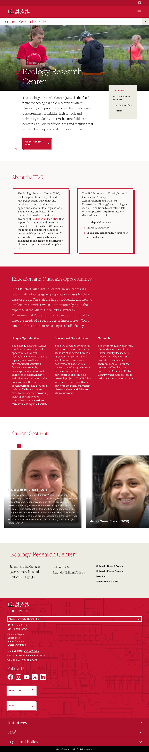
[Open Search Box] (140, 3)
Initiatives (17, 722)
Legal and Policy (22, 741)
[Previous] (14, 446)
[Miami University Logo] (18, 11)
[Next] (19, 446)
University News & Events (109, 566)
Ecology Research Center (25, 21)
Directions (101, 576)
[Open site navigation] (139, 11)
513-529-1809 (31, 650)
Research (117, 111)
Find (11, 732)
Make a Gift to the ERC (107, 581)
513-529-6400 (30, 660)
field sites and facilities (45, 218)
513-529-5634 (61, 566)
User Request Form (122, 105)
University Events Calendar (110, 571)
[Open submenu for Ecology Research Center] (145, 21)
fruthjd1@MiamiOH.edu (69, 572)
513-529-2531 (37, 655)
